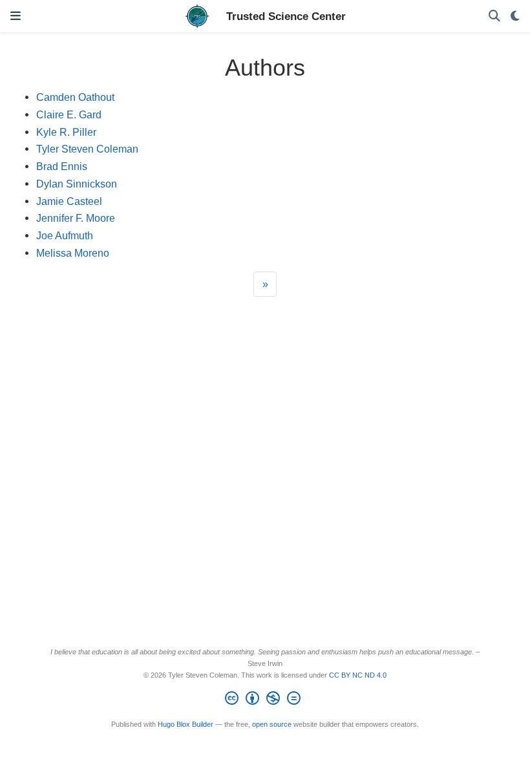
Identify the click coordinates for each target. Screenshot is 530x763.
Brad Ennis (61, 166)
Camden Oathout (75, 97)
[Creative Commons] (265, 700)
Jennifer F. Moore (75, 218)
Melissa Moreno (72, 253)
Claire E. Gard (68, 114)
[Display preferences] (515, 16)
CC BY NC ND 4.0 (358, 675)
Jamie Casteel (69, 201)
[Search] (494, 16)
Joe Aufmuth (64, 235)
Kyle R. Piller (66, 132)
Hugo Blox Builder (185, 724)
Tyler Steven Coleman (87, 149)
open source (272, 724)
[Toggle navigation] (15, 16)
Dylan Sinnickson (76, 183)
